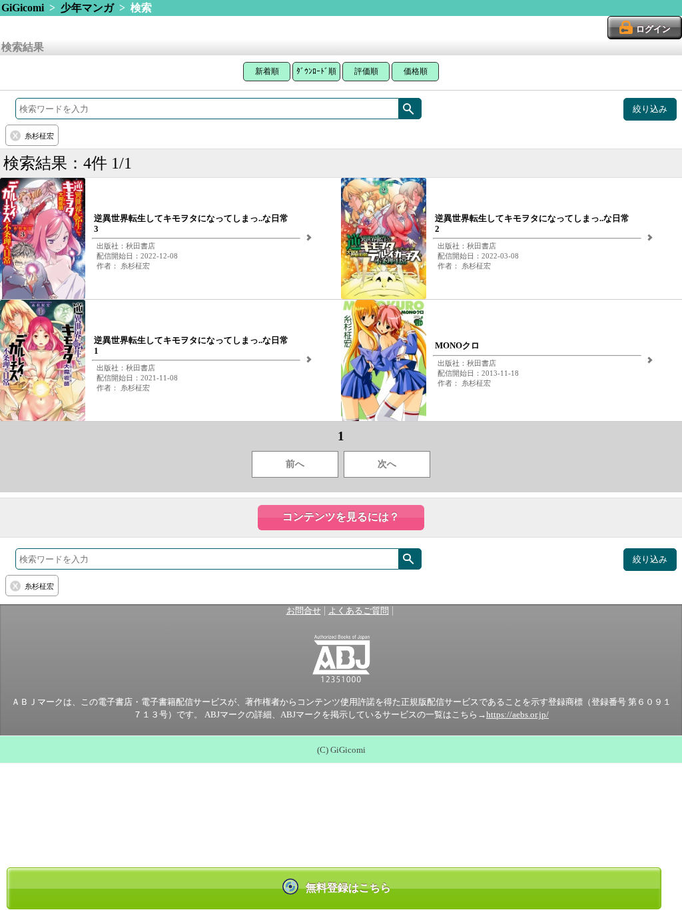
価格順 (416, 71)
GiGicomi (22, 7)
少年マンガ (87, 7)
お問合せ (303, 611)
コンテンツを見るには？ (341, 516)
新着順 (267, 71)
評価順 (366, 71)
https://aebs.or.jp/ (517, 714)
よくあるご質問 (358, 611)
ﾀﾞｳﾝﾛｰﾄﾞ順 (316, 71)
